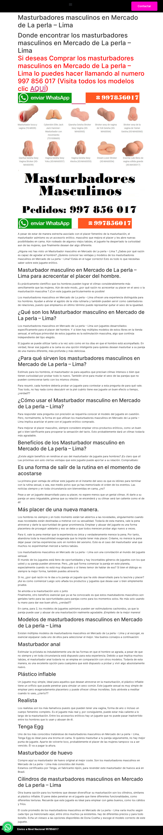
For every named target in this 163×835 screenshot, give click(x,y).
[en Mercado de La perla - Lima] (81, 212)
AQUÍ (38, 88)
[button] (70, 4)
